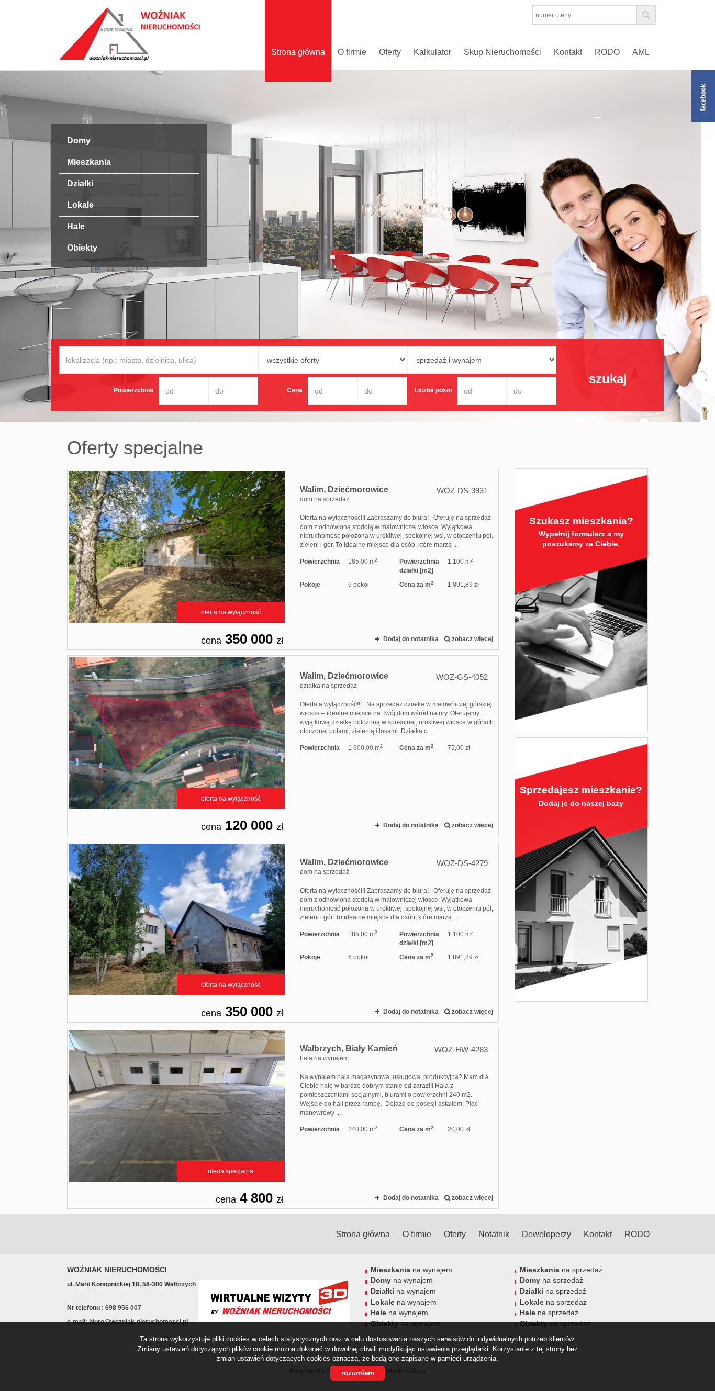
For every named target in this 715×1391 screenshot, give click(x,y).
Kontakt (568, 52)
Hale (76, 226)
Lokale (80, 204)
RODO (607, 52)
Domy (79, 140)
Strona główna (298, 52)
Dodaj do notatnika (411, 639)
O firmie (352, 52)
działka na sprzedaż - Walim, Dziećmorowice (283, 746)
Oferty (390, 52)
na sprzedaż (561, 1269)
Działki (80, 183)
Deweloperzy (546, 1234)
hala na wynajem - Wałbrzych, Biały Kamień (283, 1118)
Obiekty (82, 247)
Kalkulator (432, 52)
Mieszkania (89, 162)
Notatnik (493, 1234)
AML (641, 52)
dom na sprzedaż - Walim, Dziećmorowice (283, 559)
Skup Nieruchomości (502, 52)
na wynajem (411, 1269)
